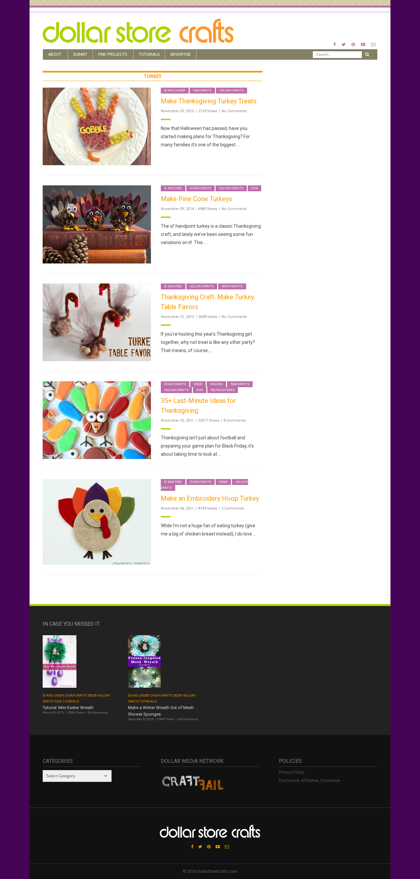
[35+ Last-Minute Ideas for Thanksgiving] (97, 419)
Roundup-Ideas (223, 390)
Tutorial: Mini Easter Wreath (68, 707)
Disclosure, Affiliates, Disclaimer (309, 780)
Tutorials (149, 54)
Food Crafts (202, 90)
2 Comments (232, 508)
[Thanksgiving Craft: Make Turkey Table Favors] (97, 322)
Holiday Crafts (231, 90)
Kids (254, 188)
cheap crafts (201, 188)
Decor (198, 384)
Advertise (180, 54)
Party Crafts (232, 286)
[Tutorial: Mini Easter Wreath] (59, 663)
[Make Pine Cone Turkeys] (97, 223)
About (54, 54)
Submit (80, 54)
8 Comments (234, 420)
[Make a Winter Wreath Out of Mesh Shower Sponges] (144, 663)
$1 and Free (173, 188)
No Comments (234, 111)
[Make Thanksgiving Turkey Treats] (97, 126)
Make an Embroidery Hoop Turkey (210, 498)
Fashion (216, 384)
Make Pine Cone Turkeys (196, 199)
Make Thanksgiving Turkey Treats (209, 101)
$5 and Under (174, 90)
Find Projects (112, 54)
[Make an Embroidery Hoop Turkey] (97, 521)
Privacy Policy (291, 772)
